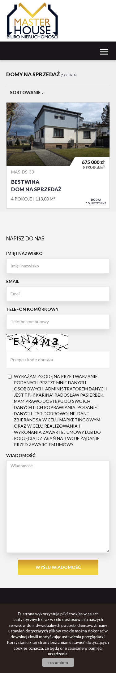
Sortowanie (25, 92)
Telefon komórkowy (32, 309)
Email (12, 281)
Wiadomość (20, 455)
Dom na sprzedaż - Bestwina (58, 155)
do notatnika (95, 201)
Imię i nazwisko (24, 253)
